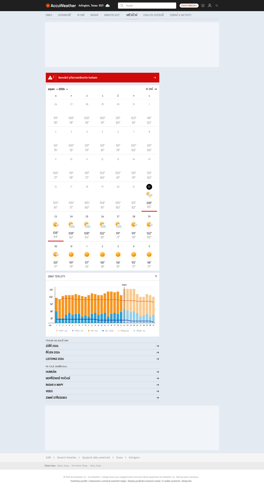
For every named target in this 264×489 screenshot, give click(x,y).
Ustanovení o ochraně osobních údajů (108, 481)
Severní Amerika (66, 457)
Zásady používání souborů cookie (144, 481)
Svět (48, 457)
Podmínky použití (79, 481)
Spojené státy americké (96, 457)
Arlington (134, 457)
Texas (119, 457)
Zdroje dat (186, 481)
